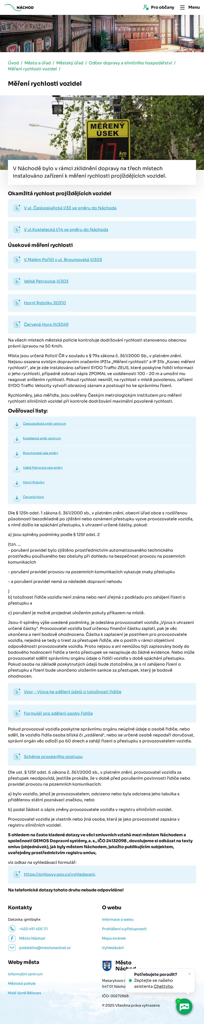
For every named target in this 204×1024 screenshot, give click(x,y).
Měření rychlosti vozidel (32, 69)
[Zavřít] (189, 974)
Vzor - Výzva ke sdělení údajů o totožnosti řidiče (72, 691)
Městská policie (22, 983)
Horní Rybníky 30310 (45, 302)
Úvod (13, 63)
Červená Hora (33, 497)
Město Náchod (32, 938)
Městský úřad (69, 63)
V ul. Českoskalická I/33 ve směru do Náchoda (70, 208)
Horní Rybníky (34, 482)
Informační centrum (25, 974)
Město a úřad (37, 63)
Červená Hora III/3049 (46, 324)
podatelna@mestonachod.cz (45, 948)
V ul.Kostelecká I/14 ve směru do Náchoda (66, 229)
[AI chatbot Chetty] (184, 1007)
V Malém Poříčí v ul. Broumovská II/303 (63, 259)
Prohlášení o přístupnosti (124, 929)
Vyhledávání (113, 948)
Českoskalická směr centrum (44, 423)
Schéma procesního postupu (53, 756)
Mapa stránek (114, 938)
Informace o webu (118, 919)
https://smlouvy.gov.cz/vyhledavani (59, 874)
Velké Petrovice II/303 (46, 281)
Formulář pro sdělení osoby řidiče (58, 713)
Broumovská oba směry (40, 453)
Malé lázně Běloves (24, 993)
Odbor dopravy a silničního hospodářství (130, 63)
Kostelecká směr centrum (42, 438)
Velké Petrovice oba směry (43, 467)
